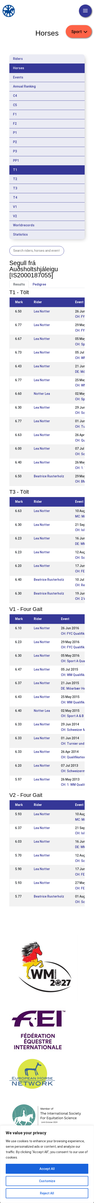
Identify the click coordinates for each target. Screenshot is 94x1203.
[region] (47, 1164)
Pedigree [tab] (39, 284)
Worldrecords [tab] (23, 225)
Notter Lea (42, 393)
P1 (15, 132)
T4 (15, 197)
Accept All (47, 1169)
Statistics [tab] (20, 234)
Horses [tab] (18, 68)
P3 (15, 151)
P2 (15, 142)
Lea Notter (42, 311)
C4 (15, 96)
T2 (15, 179)
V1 (15, 207)
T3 (15, 188)
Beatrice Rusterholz (49, 476)
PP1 (16, 160)
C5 (15, 105)
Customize (47, 1181)
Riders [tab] (18, 59)
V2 (15, 216)
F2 (15, 123)
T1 (15, 170)
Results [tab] (19, 284)
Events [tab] (18, 77)
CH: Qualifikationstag (77, 757)
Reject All (47, 1193)
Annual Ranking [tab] (24, 86)
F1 (15, 114)
